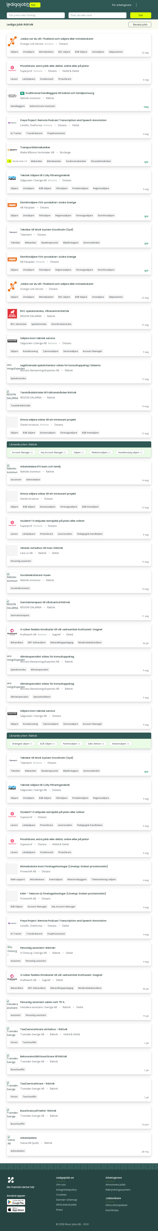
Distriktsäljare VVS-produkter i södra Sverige (48, 202)
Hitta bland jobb (66, 1204)
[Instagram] (9, 1224)
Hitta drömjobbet (116, 1205)
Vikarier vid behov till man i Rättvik (41, 548)
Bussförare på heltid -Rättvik (38, 1111)
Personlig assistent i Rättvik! (37, 948)
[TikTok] (27, 1224)
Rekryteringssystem (118, 1190)
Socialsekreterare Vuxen (35, 575)
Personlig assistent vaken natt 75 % (42, 1002)
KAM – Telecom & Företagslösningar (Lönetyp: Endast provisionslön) (63, 893)
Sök (141, 15)
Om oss (61, 1184)
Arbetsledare (28, 1138)
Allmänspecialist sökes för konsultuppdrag (47, 656)
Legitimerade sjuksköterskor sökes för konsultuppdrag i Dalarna (60, 365)
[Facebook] (21, 1224)
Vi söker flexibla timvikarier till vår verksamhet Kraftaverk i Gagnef (61, 629)
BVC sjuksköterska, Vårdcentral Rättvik (44, 311)
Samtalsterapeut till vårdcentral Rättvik (45, 602)
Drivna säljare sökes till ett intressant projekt (48, 419)
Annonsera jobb (115, 1184)
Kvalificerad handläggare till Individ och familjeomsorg (57, 93)
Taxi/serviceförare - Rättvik (37, 1083)
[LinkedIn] (15, 1224)
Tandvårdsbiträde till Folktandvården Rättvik (48, 392)
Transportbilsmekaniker (35, 147)
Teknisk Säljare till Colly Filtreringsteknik (45, 175)
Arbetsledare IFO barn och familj (40, 466)
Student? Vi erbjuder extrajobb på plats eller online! (52, 521)
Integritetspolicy (66, 1190)
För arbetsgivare (121, 5)
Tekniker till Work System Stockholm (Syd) (46, 229)
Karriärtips (112, 1210)
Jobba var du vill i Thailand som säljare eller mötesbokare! (56, 39)
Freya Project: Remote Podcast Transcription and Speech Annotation (63, 120)
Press (59, 1210)
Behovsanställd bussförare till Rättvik (43, 1056)
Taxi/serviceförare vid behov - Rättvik (43, 1029)
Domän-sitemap (66, 1200)
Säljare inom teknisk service (37, 338)
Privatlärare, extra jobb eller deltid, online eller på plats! (54, 66)
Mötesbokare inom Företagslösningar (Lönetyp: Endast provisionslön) (64, 866)
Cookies (61, 1194)
